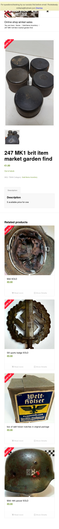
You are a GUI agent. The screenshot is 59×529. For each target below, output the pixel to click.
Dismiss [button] (39, 8)
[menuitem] (28, 11)
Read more (18, 293)
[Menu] (35, 11)
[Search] (28, 11)
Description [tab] (12, 190)
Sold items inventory (29, 177)
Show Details (41, 293)
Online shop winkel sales (18, 22)
